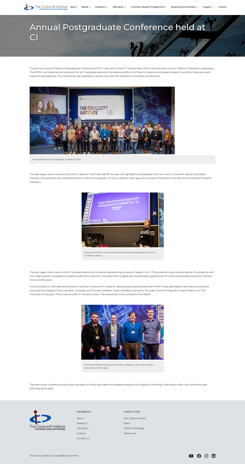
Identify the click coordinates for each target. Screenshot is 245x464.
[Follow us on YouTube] (191, 456)
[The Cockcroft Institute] (45, 7)
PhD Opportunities (135, 418)
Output (81, 433)
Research (82, 423)
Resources (130, 433)
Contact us (83, 438)
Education (83, 428)
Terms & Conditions (40, 455)
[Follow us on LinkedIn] (213, 456)
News (127, 423)
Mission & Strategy (134, 428)
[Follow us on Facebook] (199, 456)
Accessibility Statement (66, 455)
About (80, 418)
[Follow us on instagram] (206, 456)
